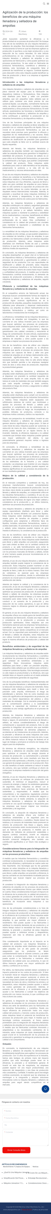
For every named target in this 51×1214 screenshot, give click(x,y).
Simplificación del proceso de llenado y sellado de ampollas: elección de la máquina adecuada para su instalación (14, 1178)
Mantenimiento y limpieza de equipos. (16, 1167)
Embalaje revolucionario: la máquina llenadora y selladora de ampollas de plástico (38, 1178)
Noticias (35, 1167)
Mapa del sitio (27, 1210)
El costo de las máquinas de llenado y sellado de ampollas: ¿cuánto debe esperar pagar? (38, 1173)
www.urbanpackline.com (12, 1210)
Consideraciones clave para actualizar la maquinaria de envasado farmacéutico (38, 1183)
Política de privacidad (40, 1210)
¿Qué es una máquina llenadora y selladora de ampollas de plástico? (17, 1172)
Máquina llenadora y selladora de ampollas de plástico (14, 1183)
